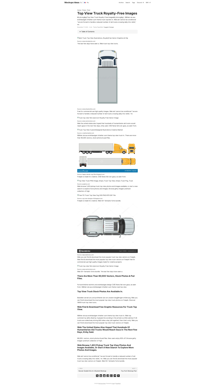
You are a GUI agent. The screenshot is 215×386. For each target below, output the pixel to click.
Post (88, 10)
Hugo (113, 383)
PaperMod (118, 383)
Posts (84, 10)
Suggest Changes (109, 27)
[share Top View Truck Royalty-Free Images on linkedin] (101, 376)
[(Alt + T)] (81, 2)
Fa (88, 2)
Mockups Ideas (71, 2)
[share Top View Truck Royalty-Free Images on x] (97, 376)
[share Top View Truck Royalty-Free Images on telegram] (115, 376)
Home (79, 10)
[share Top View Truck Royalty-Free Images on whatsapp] (111, 376)
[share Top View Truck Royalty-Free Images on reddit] (104, 376)
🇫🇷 (85, 2)
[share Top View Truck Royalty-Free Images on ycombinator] (118, 376)
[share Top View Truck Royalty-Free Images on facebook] (108, 376)
